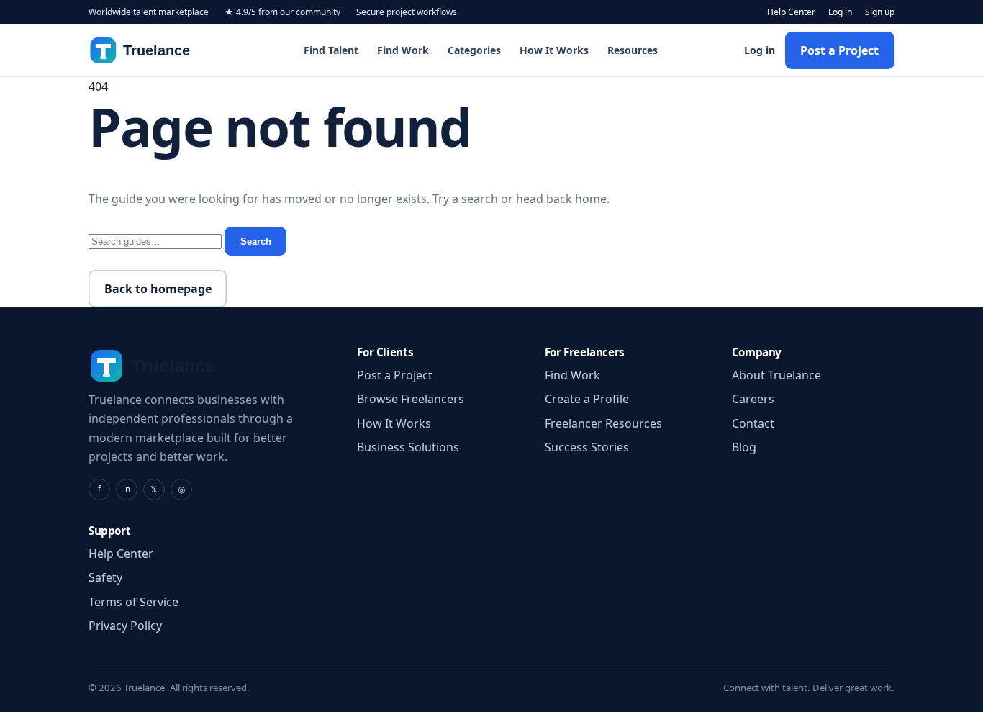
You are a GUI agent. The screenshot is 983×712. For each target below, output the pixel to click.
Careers (753, 399)
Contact (753, 423)
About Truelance (776, 375)
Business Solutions (408, 447)
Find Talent (331, 50)
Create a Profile (587, 399)
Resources (632, 50)
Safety (105, 577)
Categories (474, 50)
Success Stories (587, 447)
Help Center (791, 12)
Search (255, 241)
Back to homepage (158, 289)
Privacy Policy (125, 626)
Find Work (403, 50)
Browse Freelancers (410, 399)
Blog (744, 447)
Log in (840, 12)
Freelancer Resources (603, 423)
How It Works (554, 50)
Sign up (879, 12)
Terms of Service (133, 602)
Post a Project (839, 50)
